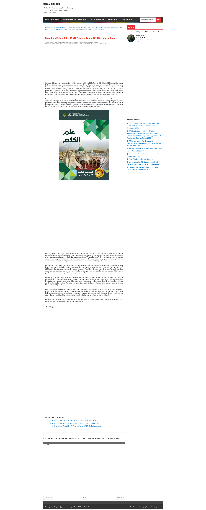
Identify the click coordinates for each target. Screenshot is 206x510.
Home (85, 498)
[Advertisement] (84, 63)
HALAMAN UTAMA (53, 19)
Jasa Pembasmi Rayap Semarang (141, 159)
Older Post (120, 498)
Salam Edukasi (52, 4)
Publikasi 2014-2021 (97, 19)
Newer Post (48, 498)
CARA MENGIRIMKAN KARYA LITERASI (74, 19)
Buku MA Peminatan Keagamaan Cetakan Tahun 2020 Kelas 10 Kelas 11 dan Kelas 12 (75, 44)
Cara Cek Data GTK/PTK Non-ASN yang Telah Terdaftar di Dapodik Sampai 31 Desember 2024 (143, 126)
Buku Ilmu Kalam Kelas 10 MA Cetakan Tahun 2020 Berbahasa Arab (75, 420)
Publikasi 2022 (113, 19)
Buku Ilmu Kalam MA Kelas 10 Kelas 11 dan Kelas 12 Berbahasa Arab (72, 42)
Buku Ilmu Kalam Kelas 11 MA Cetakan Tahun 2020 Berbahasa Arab (75, 426)
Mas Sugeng (142, 507)
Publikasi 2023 (127, 19)
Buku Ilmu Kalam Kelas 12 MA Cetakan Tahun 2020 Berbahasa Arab (75, 423)
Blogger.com (157, 507)
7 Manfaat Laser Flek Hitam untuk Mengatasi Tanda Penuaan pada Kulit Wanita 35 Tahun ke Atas (144, 143)
